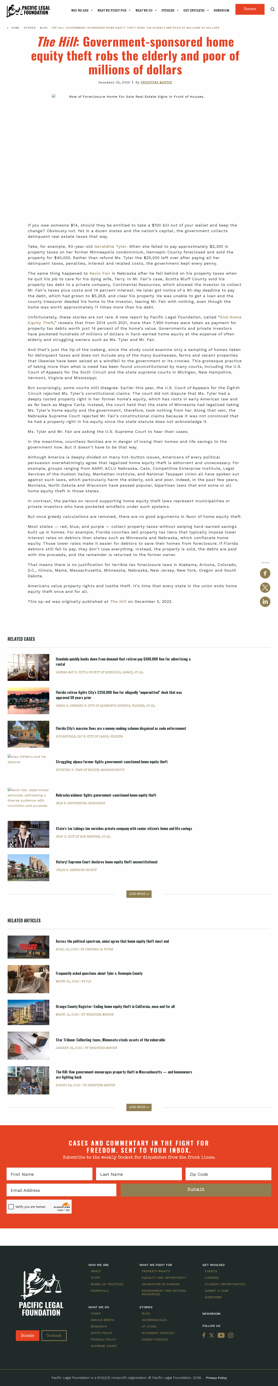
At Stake (149, 1326)
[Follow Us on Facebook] (204, 1335)
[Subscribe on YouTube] (221, 1335)
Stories (168, 10)
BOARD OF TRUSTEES (107, 1284)
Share (265, 562)
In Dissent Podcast (158, 1333)
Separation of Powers (161, 1284)
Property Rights (156, 1271)
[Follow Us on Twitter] (211, 1335)
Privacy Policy (216, 1377)
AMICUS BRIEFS (102, 1320)
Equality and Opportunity (164, 1277)
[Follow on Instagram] (229, 1335)
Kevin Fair (99, 273)
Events (211, 1271)
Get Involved (194, 10)
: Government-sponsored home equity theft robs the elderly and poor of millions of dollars (135, 27)
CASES (96, 1313)
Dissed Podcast (155, 1339)
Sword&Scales (154, 1320)
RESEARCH (99, 1326)
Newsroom (221, 10)
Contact (54, 1336)
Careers (212, 1277)
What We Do (144, 10)
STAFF (95, 1277)
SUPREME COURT (104, 1346)
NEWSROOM (211, 1313)
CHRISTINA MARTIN (156, 82)
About (96, 1271)
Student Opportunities (225, 1284)
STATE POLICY (101, 1333)
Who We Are (79, 10)
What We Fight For (112, 10)
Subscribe (213, 1297)
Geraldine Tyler (110, 246)
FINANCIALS (99, 1290)
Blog (44, 27)
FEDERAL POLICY (103, 1339)
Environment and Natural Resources (164, 1292)
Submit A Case (217, 1290)
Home (16, 27)
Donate (250, 9)
